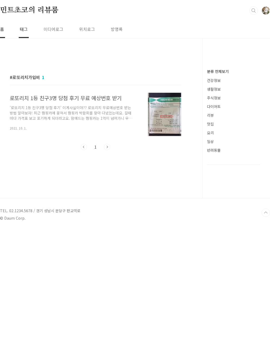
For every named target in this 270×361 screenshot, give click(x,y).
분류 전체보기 (218, 71)
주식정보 (214, 97)
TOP (266, 213)
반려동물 (214, 150)
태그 (24, 29)
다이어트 (214, 106)
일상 (210, 141)
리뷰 (210, 115)
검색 (254, 11)
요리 (210, 132)
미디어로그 (53, 29)
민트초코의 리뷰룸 (29, 10)
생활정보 (214, 89)
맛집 (210, 124)
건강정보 (214, 80)
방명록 (117, 29)
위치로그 (87, 29)
